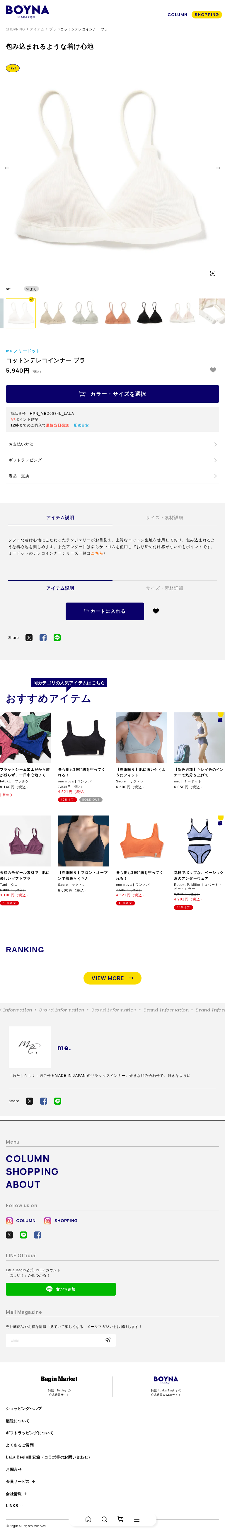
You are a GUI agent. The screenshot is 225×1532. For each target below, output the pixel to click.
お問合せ (14, 1469)
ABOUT (23, 1184)
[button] (6, 168)
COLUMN (177, 14)
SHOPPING (207, 14)
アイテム (37, 29)
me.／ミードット (23, 351)
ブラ (52, 29)
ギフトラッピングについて (30, 1433)
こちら (97, 553)
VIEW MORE (108, 978)
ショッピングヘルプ (24, 1408)
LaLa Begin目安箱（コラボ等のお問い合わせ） (49, 1457)
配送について (18, 1421)
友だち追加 (65, 1289)
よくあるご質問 (20, 1445)
